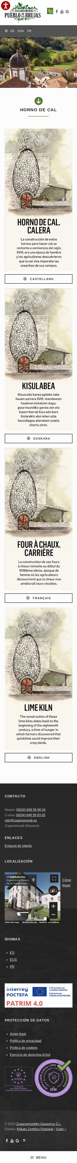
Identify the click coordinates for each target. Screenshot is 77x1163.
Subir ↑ (61, 1129)
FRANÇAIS (41, 598)
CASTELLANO (41, 279)
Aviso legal (18, 1034)
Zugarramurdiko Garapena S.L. (38, 1124)
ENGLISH (41, 757)
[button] (5, 5)
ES (12, 952)
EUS (13, 959)
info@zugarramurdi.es (21, 820)
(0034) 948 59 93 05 (30, 815)
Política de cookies (23, 1048)
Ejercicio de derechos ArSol (30, 1054)
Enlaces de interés (18, 846)
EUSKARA (41, 438)
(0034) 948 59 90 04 (31, 810)
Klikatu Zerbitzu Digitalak (35, 1129)
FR (12, 966)
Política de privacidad (25, 1041)
